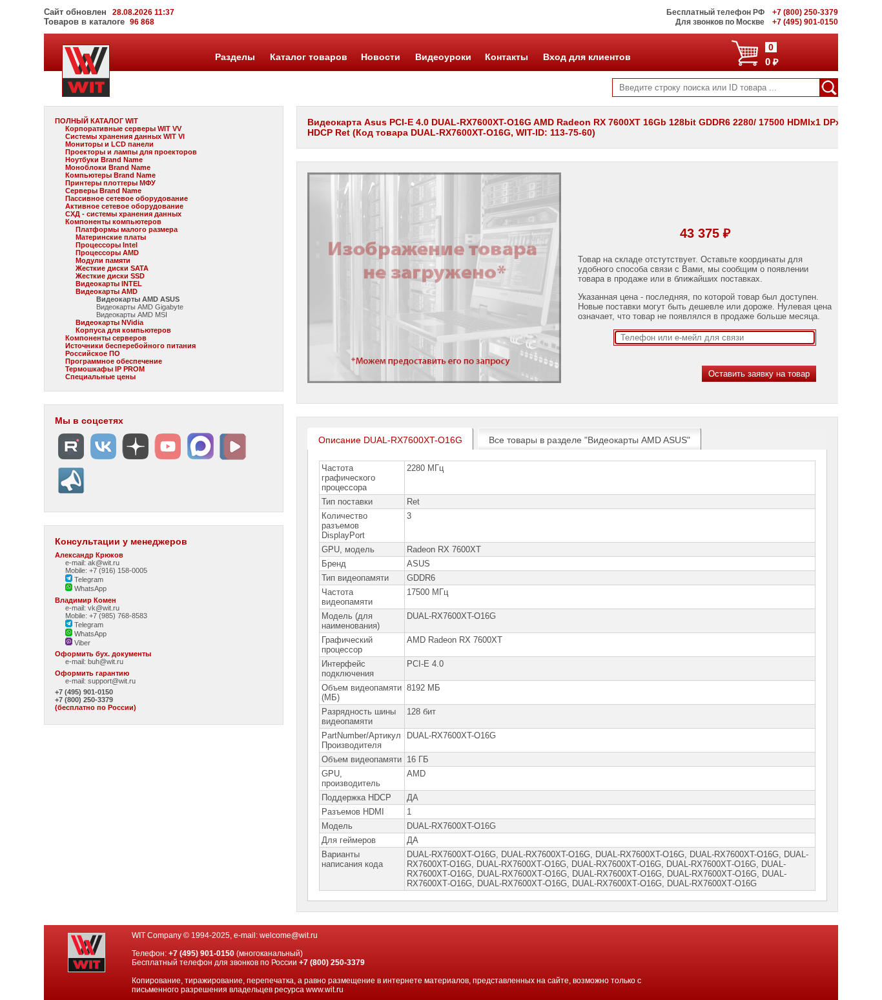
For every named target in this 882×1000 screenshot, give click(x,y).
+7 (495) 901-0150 (84, 692)
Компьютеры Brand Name (110, 175)
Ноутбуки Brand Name (104, 159)
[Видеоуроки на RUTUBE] (71, 459)
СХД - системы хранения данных (123, 214)
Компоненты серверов (106, 338)
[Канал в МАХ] (200, 459)
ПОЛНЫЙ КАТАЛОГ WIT (96, 121)
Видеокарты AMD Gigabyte (139, 307)
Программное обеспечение (113, 361)
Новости (380, 57)
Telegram (87, 579)
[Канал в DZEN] (135, 459)
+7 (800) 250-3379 (84, 699)
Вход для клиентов (586, 57)
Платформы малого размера (127, 229)
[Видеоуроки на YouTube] (168, 459)
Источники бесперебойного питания (130, 345)
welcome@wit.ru (289, 935)
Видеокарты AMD (107, 291)
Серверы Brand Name (103, 190)
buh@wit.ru (105, 661)
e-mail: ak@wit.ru (92, 563)
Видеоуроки (443, 57)
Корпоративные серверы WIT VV (123, 128)
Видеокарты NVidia (109, 322)
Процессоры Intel (107, 245)
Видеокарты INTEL (109, 283)
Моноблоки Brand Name (107, 167)
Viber (81, 643)
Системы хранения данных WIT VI (125, 136)
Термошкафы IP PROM (105, 369)
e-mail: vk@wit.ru (92, 608)
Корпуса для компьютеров (123, 330)
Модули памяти (103, 260)
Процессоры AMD (107, 252)
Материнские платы (111, 237)
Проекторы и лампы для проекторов (131, 152)
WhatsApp (89, 588)
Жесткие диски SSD (110, 276)
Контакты (506, 57)
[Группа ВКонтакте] (103, 459)
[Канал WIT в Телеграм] (71, 494)
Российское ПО (92, 353)
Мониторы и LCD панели (109, 144)
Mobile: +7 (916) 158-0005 (106, 570)
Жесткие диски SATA (112, 268)
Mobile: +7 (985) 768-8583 (106, 616)
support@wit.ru (112, 681)
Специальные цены (100, 376)
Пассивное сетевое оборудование (126, 198)
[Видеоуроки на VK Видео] (232, 459)
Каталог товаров (308, 57)
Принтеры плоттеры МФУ (110, 183)
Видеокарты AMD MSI (131, 314)
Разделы (234, 57)
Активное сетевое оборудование (124, 206)
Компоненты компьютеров (113, 221)
